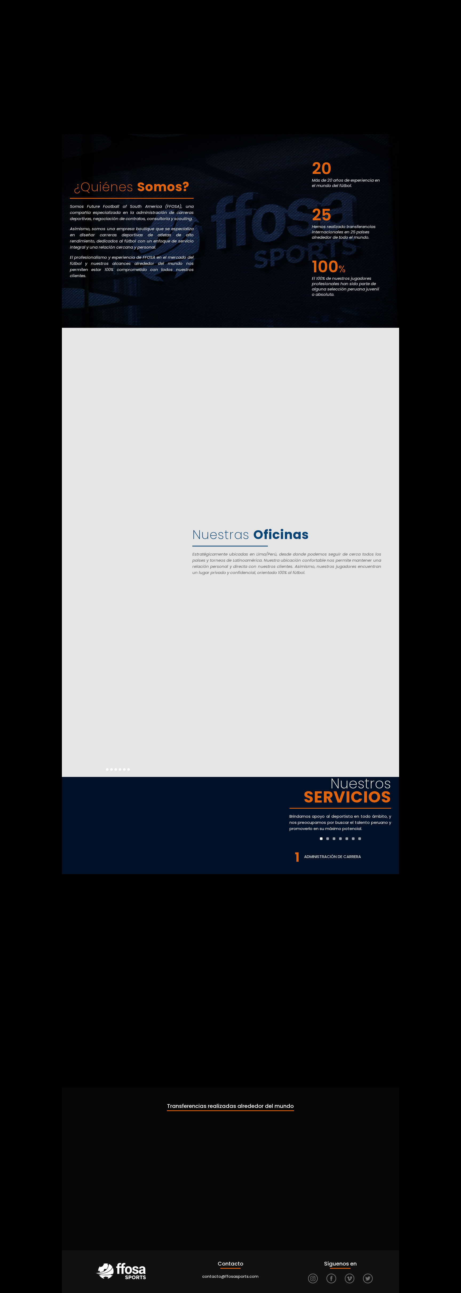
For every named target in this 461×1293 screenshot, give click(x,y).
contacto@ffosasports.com (230, 1276)
